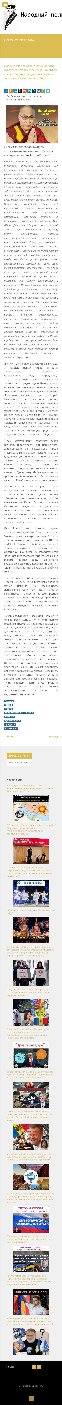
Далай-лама (12, 721)
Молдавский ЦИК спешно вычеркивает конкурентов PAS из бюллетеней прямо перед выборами (28, 992)
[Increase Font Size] (39, 1367)
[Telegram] (48, 91)
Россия (9, 701)
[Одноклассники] (11, 91)
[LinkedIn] (29, 91)
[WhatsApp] (43, 91)
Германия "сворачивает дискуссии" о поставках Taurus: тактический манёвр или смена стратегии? (30, 1239)
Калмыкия (11, 729)
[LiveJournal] (34, 91)
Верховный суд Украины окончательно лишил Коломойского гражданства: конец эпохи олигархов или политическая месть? (30, 1321)
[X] (20, 91)
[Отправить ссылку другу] (57, 84)
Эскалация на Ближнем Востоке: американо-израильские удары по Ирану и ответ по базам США (30, 788)
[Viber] (39, 91)
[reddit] (25, 91)
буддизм (10, 725)
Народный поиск (19, 755)
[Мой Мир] (15, 91)
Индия (8, 709)
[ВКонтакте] (6, 91)
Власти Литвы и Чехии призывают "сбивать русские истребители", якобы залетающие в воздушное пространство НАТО (30, 1075)
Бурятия (10, 717)
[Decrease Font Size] (34, 1367)
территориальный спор (19, 713)
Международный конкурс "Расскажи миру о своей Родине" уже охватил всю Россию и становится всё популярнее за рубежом (30, 1157)
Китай (8, 705)
